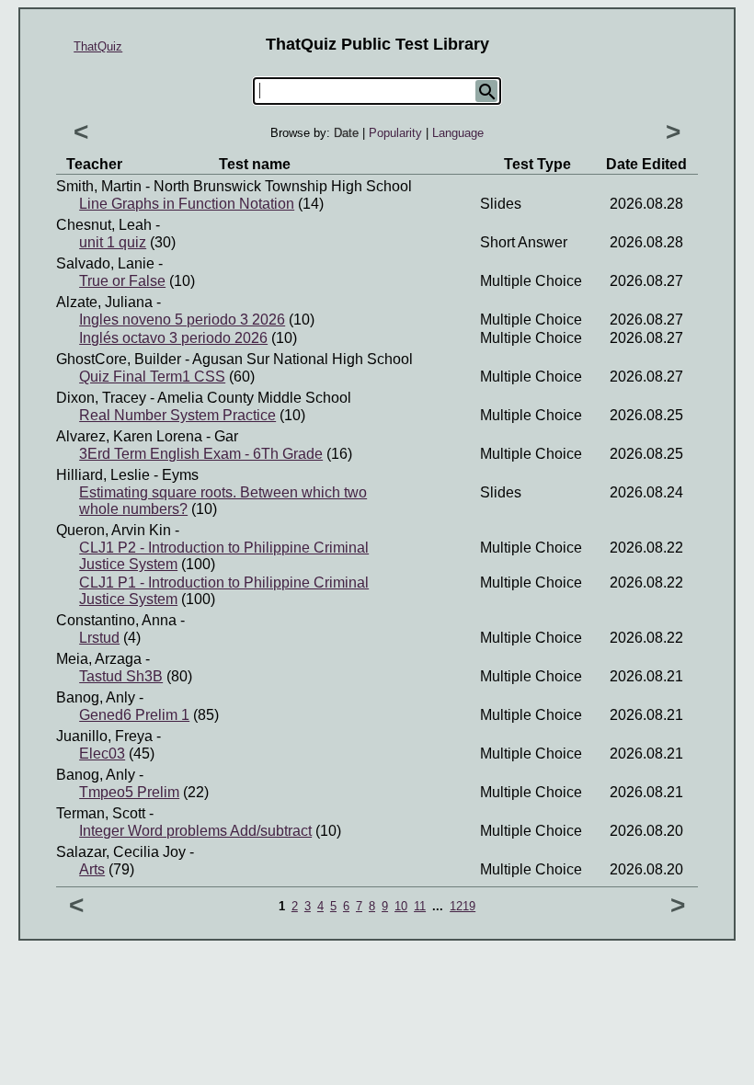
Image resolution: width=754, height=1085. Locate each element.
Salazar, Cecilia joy (121, 852)
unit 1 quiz (112, 242)
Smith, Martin (99, 186)
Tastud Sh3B (121, 676)
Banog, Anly (95, 697)
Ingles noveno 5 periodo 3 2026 (182, 319)
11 (420, 906)
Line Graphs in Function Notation (186, 203)
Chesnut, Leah (104, 225)
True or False (122, 281)
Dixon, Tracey (101, 397)
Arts (92, 869)
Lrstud (99, 637)
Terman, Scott (100, 813)
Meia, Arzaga (99, 659)
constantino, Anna (116, 620)
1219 (462, 906)
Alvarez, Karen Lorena (129, 436)
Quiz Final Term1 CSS (152, 376)
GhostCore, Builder (118, 359)
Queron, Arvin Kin (113, 530)
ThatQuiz (98, 46)
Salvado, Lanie (105, 263)
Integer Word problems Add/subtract (195, 831)
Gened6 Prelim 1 (134, 715)
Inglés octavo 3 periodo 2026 (173, 338)
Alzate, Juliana (104, 302)
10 (400, 906)
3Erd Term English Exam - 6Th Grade (201, 454)
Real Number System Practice (177, 415)
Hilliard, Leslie (103, 475)
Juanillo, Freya (104, 736)
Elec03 (102, 753)
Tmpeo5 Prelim (129, 792)
